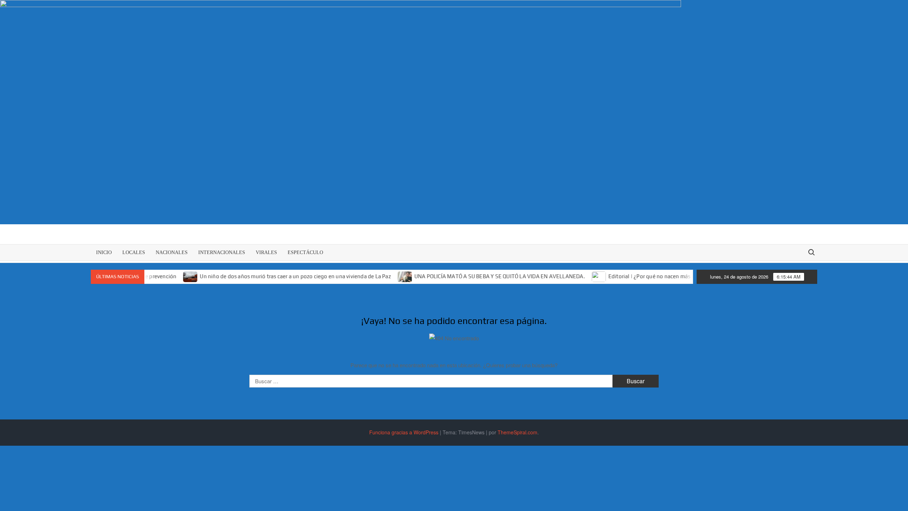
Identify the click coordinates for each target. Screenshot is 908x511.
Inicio (104, 252)
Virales (266, 252)
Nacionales (172, 252)
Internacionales (221, 252)
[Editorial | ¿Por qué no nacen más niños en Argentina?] (585, 276)
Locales (133, 252)
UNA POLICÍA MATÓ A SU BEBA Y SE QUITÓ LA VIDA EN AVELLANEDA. (485, 276)
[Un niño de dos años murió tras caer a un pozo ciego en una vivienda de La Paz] (176, 276)
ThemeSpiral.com (517, 432)
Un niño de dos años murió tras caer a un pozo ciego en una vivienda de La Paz (281, 276)
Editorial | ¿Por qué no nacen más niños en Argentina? (661, 276)
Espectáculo (305, 252)
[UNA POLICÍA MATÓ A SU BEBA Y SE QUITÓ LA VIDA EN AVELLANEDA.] (391, 276)
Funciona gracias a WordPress (403, 432)
